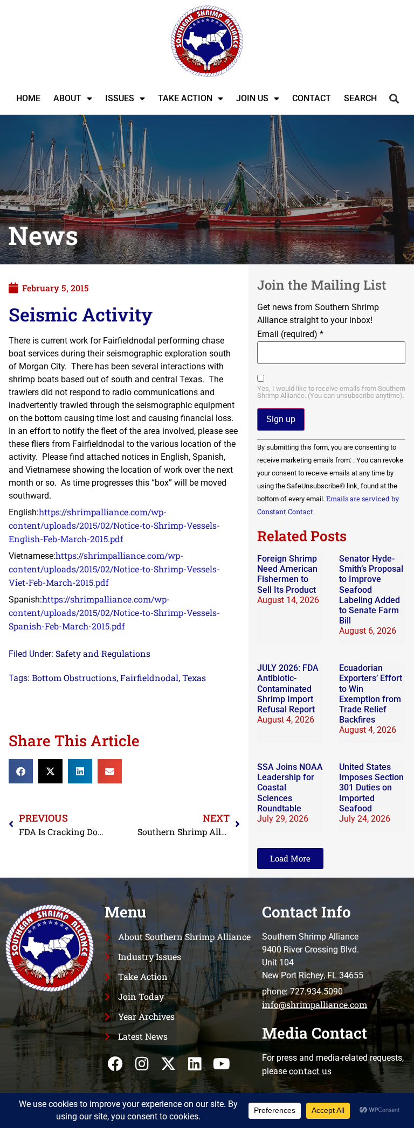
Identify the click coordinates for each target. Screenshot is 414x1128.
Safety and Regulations (103, 653)
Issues (119, 98)
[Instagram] (142, 1064)
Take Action (185, 98)
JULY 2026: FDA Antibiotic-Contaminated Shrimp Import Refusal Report (288, 688)
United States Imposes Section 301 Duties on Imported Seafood (371, 788)
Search (360, 98)
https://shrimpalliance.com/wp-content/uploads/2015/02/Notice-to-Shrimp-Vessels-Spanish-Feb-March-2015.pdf (114, 612)
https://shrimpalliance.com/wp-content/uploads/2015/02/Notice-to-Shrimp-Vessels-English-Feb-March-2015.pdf (114, 525)
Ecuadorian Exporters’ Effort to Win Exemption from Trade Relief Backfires (370, 694)
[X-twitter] (168, 1064)
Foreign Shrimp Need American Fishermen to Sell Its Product (287, 574)
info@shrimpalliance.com (314, 1004)
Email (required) (290, 334)
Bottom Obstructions (74, 677)
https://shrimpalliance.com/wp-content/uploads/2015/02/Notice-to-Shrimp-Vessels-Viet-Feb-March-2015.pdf (114, 569)
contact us (310, 1070)
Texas (194, 677)
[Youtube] (221, 1064)
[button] (394, 98)
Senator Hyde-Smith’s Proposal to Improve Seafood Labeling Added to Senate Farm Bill (371, 590)
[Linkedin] (194, 1064)
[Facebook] (115, 1064)
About (67, 98)
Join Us (252, 98)
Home (28, 98)
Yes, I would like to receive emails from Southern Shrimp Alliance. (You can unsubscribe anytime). (331, 393)
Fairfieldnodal (149, 677)
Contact (311, 98)
